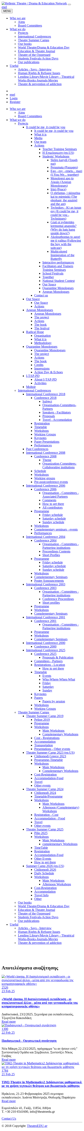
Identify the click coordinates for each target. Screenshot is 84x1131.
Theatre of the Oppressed (34, 913)
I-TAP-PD (33, 376)
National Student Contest (58, 280)
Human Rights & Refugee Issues (39, 931)
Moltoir (31, 387)
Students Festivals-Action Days (38, 917)
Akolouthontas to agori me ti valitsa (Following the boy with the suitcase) (66, 242)
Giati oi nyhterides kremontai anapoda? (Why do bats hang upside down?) (63, 227)
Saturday (48, 686)
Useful (14, 924)
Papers (38, 697)
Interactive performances (58, 262)
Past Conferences (37, 449)
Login (14, 98)
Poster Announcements (49, 580)
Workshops (41, 430)
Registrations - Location (49, 664)
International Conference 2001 (45, 617)
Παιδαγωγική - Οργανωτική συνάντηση (29, 1040)
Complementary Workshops (60, 734)
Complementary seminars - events (56, 529)
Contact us (41, 295)
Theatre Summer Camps (33, 712)
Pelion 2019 (42, 719)
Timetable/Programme (48, 796)
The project (41, 317)
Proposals (48, 416)
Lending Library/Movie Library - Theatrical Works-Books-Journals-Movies (46, 937)
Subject (47, 401)
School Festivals (52, 273)
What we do (17, 120)
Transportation (43, 745)
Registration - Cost (46, 814)
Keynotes (40, 438)
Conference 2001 (45, 621)
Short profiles (51, 602)
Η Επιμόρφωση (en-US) (58, 152)
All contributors (52, 507)
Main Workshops (53, 730)
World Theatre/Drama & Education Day (44, 906)
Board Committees (30, 116)
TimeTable (41, 847)
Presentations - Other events (52, 749)
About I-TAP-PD (45, 379)
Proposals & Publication (57, 657)
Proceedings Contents (56, 551)
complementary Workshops (59, 844)
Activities (40, 383)
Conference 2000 (45, 646)
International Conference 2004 (45, 536)
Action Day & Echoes (48, 372)
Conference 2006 (45, 489)
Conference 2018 (45, 397)
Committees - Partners (48, 661)
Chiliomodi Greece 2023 (50, 756)
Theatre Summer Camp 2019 (44, 716)
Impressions (42, 368)
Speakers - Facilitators (56, 412)
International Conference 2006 (45, 485)
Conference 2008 (45, 456)
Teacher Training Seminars (59, 149)
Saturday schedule (54, 518)
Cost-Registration (45, 774)
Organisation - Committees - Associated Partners (60, 494)
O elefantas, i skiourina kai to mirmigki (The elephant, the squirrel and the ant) (65, 198)
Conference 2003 (45, 588)
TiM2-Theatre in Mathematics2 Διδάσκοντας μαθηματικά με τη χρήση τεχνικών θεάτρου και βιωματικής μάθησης (42, 1084)
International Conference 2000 (45, 643)
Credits (38, 365)
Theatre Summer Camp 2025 (44, 829)
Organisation (42, 335)
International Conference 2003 (45, 584)
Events (46, 675)
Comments (49, 500)
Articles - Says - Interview (35, 928)
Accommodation (45, 741)
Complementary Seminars (50, 577)
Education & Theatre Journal (36, 910)
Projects (23, 123)
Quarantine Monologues (58, 288)
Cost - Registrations (47, 738)
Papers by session (53, 701)
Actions (39, 145)
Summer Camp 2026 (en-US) (45, 866)
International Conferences (34, 390)
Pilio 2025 (41, 833)
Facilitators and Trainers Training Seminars (57, 267)
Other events (42, 785)
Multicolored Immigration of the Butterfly (62, 255)
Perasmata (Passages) (64, 167)
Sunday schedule (53, 522)
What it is (40, 134)
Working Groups (45, 434)
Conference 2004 (45, 540)
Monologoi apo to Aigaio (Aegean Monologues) (62, 182)
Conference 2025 (45, 654)
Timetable (40, 427)
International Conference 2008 (45, 452)
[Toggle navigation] (69, 4)
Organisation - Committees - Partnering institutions (60, 545)
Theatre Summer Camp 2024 (44, 789)
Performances (43, 445)
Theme (46, 460)
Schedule (40, 471)
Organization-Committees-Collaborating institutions (59, 465)
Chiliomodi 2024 (45, 793)
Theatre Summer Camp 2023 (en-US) (50, 752)
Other (38, 899)
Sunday (47, 690)
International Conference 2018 (45, 394)
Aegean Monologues (55, 291)
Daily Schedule (44, 873)
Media (38, 138)
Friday (46, 683)
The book (40, 324)
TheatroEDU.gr (37, 1126)
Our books (25, 902)
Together (48, 277)
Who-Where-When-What (58, 679)
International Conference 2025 (45, 650)
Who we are (17, 109)
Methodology (43, 343)
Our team (40, 141)
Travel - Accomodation (57, 419)
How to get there (53, 504)
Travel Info (41, 895)
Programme (41, 511)
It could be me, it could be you (45, 127)
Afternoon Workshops (56, 884)
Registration (42, 423)
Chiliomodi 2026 (45, 869)
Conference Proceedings (58, 599)
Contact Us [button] (9, 1118)
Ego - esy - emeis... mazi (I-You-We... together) (66, 172)
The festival (41, 328)
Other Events (42, 858)
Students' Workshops (55, 156)
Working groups (44, 478)
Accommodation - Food (49, 818)
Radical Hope (35, 332)
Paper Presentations (46, 441)
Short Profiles (51, 555)
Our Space (49, 284)
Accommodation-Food (48, 778)
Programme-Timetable (48, 760)
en (3, 7)
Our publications (28, 921)
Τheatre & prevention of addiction (40, 942)
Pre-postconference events (51, 482)
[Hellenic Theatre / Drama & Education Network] (34, 3)
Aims (21, 112)
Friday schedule (52, 515)
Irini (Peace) (58, 189)
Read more (9, 1021)
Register (15, 102)
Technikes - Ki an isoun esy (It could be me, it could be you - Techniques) (66, 213)
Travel (38, 782)
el (6, 7)
